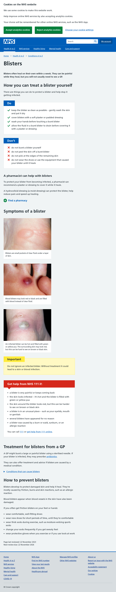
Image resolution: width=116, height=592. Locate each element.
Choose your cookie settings (79, 30)
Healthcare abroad (39, 571)
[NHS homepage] (9, 41)
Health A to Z (18, 56)
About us (92, 557)
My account (106, 41)
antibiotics (51, 456)
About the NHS (38, 568)
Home (6, 56)
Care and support (72, 49)
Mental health (55, 49)
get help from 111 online (39, 431)
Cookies (91, 574)
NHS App (35, 557)
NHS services (24, 49)
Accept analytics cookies (18, 30)
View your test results (41, 564)
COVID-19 (8, 579)
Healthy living (39, 49)
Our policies (93, 570)
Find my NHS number (41, 560)
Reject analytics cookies (48, 30)
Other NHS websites (68, 560)
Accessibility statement (97, 567)
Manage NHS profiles (69, 557)
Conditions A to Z (35, 56)
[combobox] (79, 41)
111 (22, 431)
